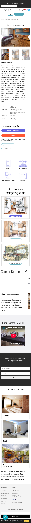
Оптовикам (3, 496)
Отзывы (2, 492)
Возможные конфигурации (13, 130)
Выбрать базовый (15, 216)
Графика (6, 415)
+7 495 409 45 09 (15, 3)
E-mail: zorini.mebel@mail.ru (18, 496)
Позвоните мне (8, 145)
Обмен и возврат (4, 500)
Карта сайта (3, 501)
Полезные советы (5, 493)
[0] (23, 11)
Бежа (4, 465)
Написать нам (8, 148)
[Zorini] (8, 10)
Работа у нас (3, 495)
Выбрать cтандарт (15, 239)
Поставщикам (4, 498)
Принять (27, 521)
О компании (3, 490)
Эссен (5, 440)
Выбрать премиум (15, 263)
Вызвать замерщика (19, 14)
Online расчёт (10, 14)
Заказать (13, 135)
